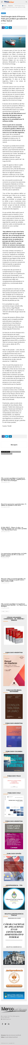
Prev (3, 611)
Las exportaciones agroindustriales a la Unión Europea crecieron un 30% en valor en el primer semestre (13, 555)
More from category (7, 453)
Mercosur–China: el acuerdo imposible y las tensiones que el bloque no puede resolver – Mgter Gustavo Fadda (13, 580)
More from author (15, 451)
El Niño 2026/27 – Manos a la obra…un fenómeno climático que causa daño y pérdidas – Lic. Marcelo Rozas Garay (14, 529)
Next (7, 611)
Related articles (6, 451)
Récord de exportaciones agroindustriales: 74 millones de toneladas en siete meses (13, 504)
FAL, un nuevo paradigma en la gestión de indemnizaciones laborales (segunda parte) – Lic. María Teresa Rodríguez (13, 479)
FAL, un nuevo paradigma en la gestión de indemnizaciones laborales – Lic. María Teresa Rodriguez (14, 605)
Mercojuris (3, 23)
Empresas (3, 13)
